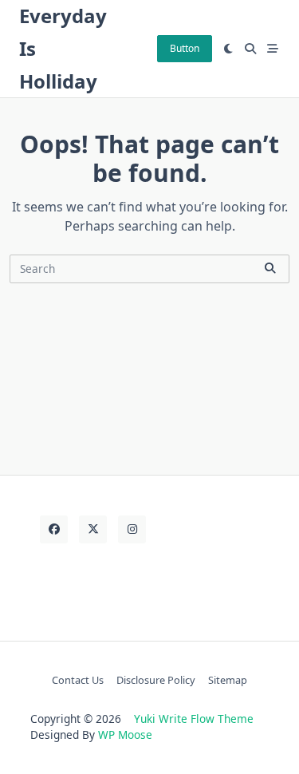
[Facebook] (54, 529)
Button (184, 48)
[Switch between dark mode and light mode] (229, 48)
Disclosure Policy (155, 680)
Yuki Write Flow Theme (194, 718)
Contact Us (78, 680)
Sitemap (227, 680)
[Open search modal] (250, 48)
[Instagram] (132, 529)
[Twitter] (93, 529)
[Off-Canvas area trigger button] (273, 48)
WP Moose (125, 734)
